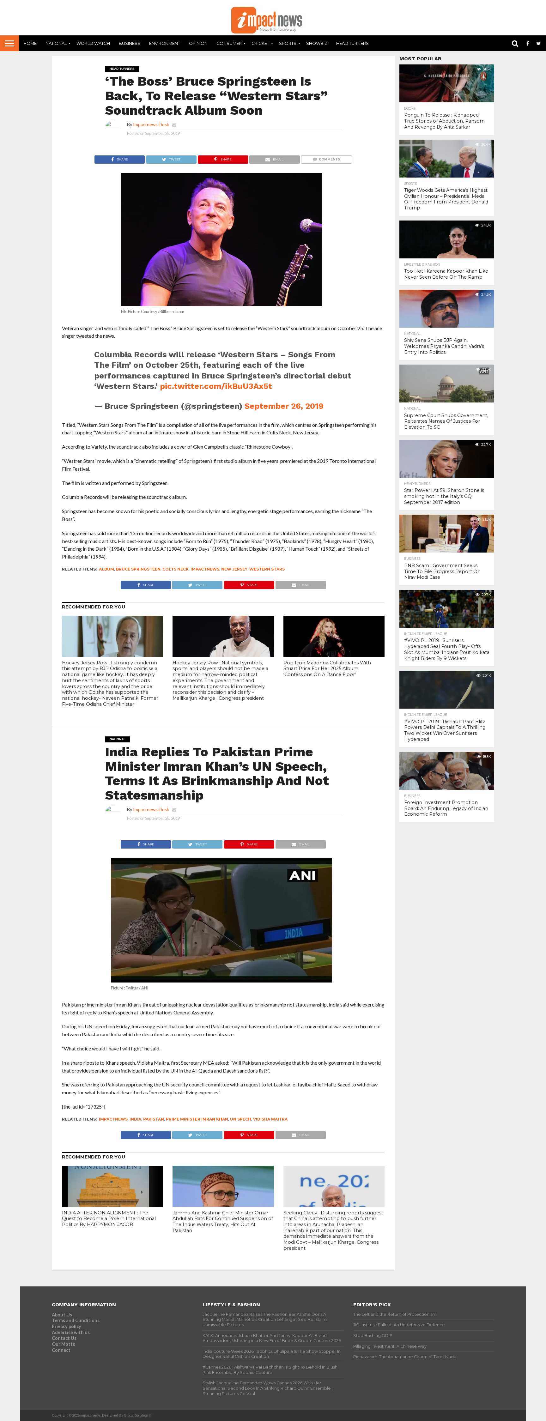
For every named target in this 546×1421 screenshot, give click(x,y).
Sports (287, 43)
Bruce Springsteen (138, 569)
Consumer (229, 43)
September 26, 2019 (284, 406)
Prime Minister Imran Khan (197, 1119)
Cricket (260, 43)
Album (106, 569)
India (135, 1119)
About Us (62, 1314)
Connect (61, 1350)
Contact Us (64, 1338)
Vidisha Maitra (270, 1119)
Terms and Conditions (76, 1320)
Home (30, 43)
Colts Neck (175, 569)
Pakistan (153, 1119)
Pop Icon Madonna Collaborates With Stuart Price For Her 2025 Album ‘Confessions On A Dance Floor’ (327, 668)
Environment (164, 43)
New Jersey (234, 569)
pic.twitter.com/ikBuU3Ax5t (216, 386)
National (56, 43)
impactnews (205, 569)
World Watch (93, 43)
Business (129, 43)
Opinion (198, 43)
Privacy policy (66, 1326)
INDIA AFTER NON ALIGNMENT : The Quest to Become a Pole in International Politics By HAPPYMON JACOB (109, 1218)
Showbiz (316, 43)
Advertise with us (71, 1332)
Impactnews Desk (151, 124)
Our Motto (64, 1344)
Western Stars (267, 569)
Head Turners (352, 43)
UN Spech (240, 1119)
